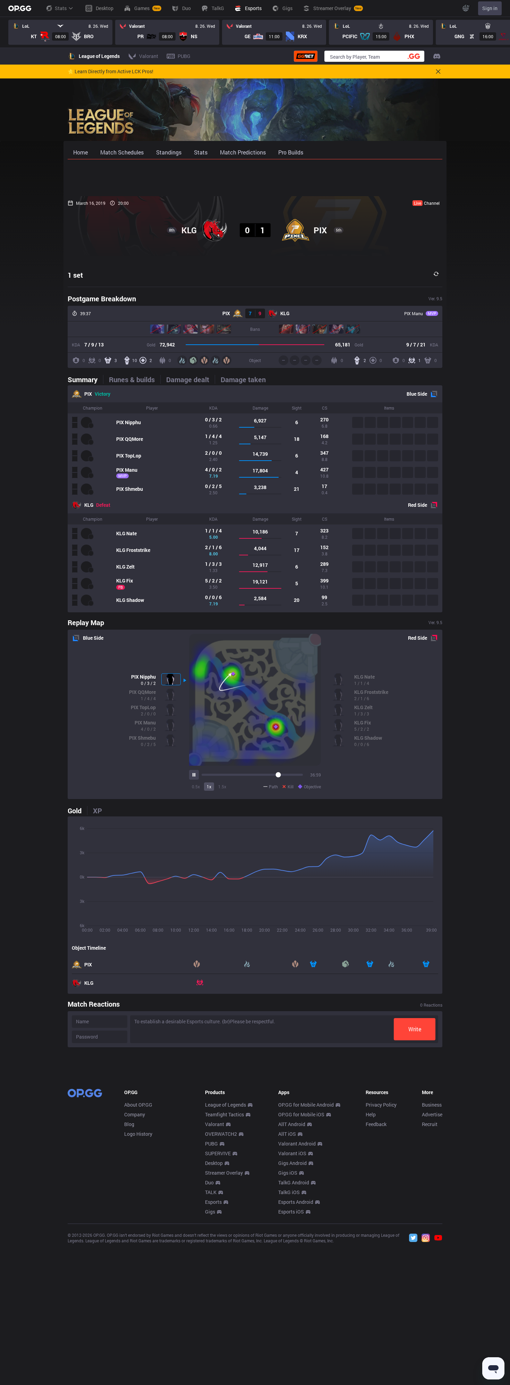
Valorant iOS (292, 1153)
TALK (210, 1192)
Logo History (138, 1134)
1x (209, 786)
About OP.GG (138, 1104)
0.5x (196, 786)
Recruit (429, 1124)
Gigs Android (292, 1163)
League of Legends (225, 1104)
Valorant (214, 1124)
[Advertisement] (255, 177)
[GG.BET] (305, 56)
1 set (75, 274)
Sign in (490, 8)
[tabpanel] (255, 499)
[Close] (438, 71)
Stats (61, 8)
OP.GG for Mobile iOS (301, 1114)
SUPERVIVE (218, 1153)
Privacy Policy (381, 1104)
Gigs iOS (287, 1172)
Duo (209, 1182)
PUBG (211, 1143)
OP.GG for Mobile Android (306, 1104)
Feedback (376, 1124)
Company (134, 1114)
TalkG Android (293, 1182)
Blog (129, 1124)
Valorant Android (297, 1143)
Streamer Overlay (224, 1172)
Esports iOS (291, 1211)
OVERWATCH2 (221, 1134)
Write (414, 1029)
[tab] (85, 379)
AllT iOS (287, 1134)
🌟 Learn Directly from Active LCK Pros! (110, 71)
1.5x (222, 786)
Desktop (214, 1163)
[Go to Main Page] (20, 8)
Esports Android (295, 1202)
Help (371, 1114)
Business (432, 1104)
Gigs (210, 1211)
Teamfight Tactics (224, 1114)
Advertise (432, 1114)
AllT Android (291, 1124)
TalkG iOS (289, 1192)
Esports (213, 1202)
